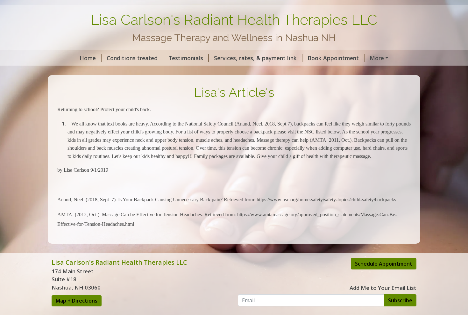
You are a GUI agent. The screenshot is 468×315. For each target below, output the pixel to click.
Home (88, 58)
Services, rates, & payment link (255, 58)
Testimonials (185, 58)
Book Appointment (333, 58)
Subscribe (400, 300)
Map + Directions (76, 300)
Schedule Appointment (383, 263)
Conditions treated (132, 58)
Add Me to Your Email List (383, 287)
